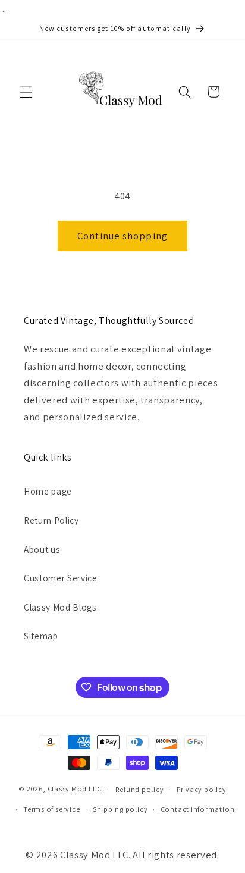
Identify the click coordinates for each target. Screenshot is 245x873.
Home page (48, 491)
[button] (26, 91)
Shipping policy (120, 809)
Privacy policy (202, 789)
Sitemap (41, 636)
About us (42, 549)
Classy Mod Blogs (60, 607)
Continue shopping (122, 235)
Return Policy (51, 520)
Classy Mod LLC (75, 789)
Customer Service (61, 578)
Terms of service (51, 809)
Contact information (198, 809)
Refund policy (139, 789)
